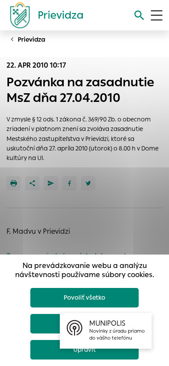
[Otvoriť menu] (156, 15)
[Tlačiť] (13, 183)
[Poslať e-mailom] (51, 183)
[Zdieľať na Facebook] (69, 183)
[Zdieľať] (32, 183)
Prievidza (32, 39)
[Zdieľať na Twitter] (88, 183)
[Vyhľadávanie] (139, 15)
